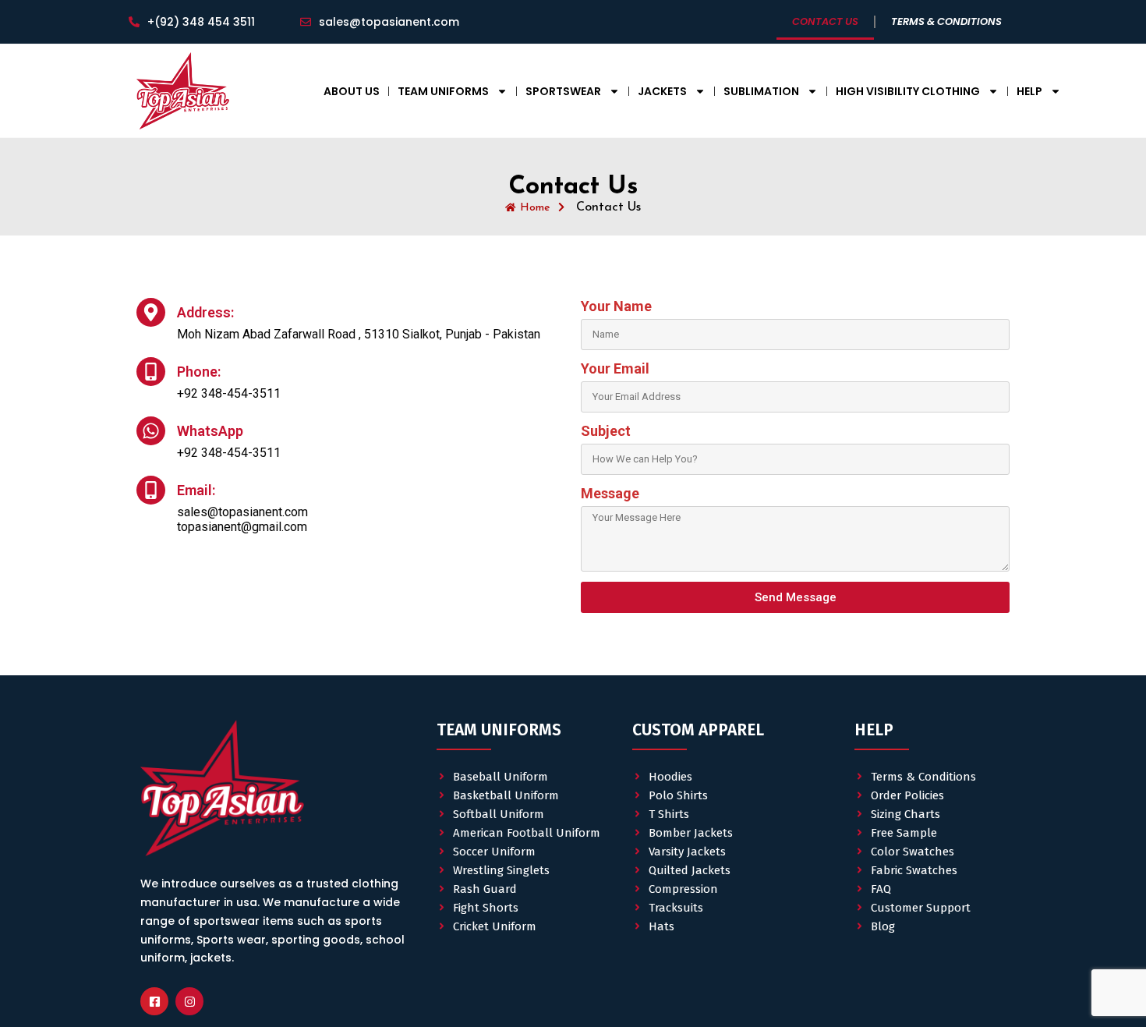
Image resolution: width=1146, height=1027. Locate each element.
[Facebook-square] (154, 1001)
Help (1029, 91)
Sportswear (563, 91)
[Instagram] (189, 1001)
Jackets (662, 91)
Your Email (615, 368)
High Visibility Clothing (908, 91)
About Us (352, 91)
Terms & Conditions (946, 21)
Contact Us (825, 21)
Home (535, 208)
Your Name (616, 306)
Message (610, 493)
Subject (606, 431)
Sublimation (761, 91)
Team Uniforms (443, 91)
